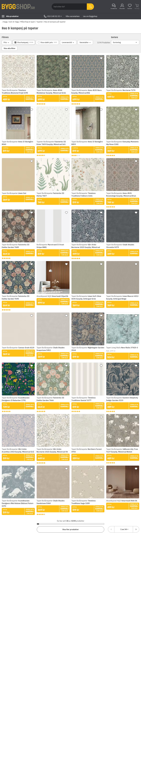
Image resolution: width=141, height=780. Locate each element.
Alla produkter (12, 16)
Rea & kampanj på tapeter (55, 22)
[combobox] (123, 529)
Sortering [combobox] (117, 42)
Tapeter (39, 22)
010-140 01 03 (53, 16)
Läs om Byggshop (90, 16)
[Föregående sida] (111, 529)
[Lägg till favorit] (31, 58)
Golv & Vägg (14, 22)
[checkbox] (24, 42)
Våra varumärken (73, 16)
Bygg (5, 22)
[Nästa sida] (136, 529)
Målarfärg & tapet (27, 22)
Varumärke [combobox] (84, 42)
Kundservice (114, 8)
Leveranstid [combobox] (67, 42)
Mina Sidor (122, 8)
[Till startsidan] (18, 6)
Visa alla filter (9, 48)
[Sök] (90, 6)
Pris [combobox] (5, 42)
